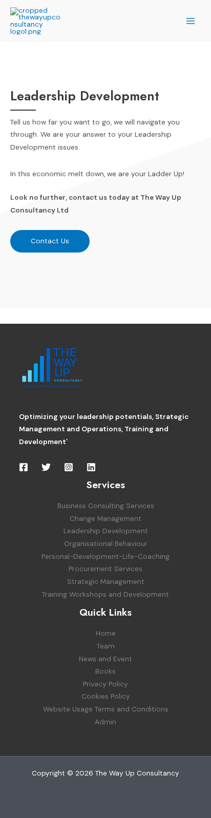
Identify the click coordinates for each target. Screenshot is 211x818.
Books (105, 671)
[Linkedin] (91, 467)
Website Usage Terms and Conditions (105, 709)
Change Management (105, 518)
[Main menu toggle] (191, 21)
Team (106, 646)
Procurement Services (105, 568)
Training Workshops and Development (105, 594)
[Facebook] (23, 467)
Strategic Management (105, 581)
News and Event (105, 658)
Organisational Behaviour (105, 543)
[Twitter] (46, 467)
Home (106, 633)
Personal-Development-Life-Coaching (105, 556)
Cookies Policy (105, 696)
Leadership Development (106, 530)
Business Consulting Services (105, 505)
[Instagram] (68, 467)
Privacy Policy (105, 683)
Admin (105, 721)
